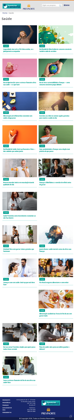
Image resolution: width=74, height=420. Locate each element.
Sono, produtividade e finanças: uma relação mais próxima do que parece (54, 150)
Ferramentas (6, 412)
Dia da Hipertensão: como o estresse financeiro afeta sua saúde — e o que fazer (19, 83)
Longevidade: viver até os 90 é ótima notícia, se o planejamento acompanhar (18, 50)
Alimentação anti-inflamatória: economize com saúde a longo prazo (17, 117)
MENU (67, 5)
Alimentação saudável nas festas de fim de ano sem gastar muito (55, 315)
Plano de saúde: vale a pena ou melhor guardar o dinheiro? (54, 348)
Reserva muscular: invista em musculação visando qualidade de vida (18, 183)
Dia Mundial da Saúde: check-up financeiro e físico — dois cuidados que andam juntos (19, 150)
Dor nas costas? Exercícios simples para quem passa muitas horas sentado (19, 348)
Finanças (5, 405)
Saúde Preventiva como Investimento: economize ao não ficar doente (19, 217)
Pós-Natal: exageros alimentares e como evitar (54, 282)
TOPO (70, 416)
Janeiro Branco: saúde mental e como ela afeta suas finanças (55, 250)
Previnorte (6, 400)
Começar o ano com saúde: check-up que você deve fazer (19, 283)
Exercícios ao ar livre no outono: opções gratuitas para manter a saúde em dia (54, 117)
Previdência (6, 402)
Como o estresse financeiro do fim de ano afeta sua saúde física (19, 381)
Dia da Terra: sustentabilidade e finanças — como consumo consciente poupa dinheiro (54, 83)
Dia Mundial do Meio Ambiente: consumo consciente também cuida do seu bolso (55, 50)
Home (4, 13)
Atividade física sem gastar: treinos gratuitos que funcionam (18, 250)
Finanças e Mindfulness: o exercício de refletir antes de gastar (55, 183)
